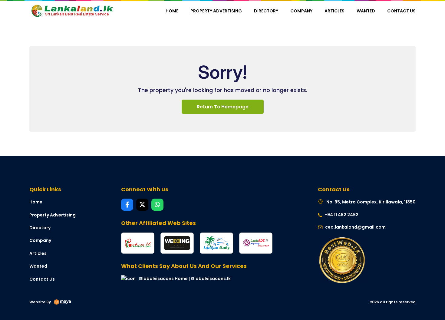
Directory (266, 11)
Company (301, 11)
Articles (334, 11)
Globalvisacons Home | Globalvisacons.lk (185, 278)
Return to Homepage (223, 107)
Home (172, 11)
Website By (40, 302)
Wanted (366, 11)
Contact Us (401, 11)
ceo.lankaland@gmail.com (355, 227)
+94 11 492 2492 (341, 215)
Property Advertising (216, 11)
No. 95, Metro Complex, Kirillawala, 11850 (370, 202)
